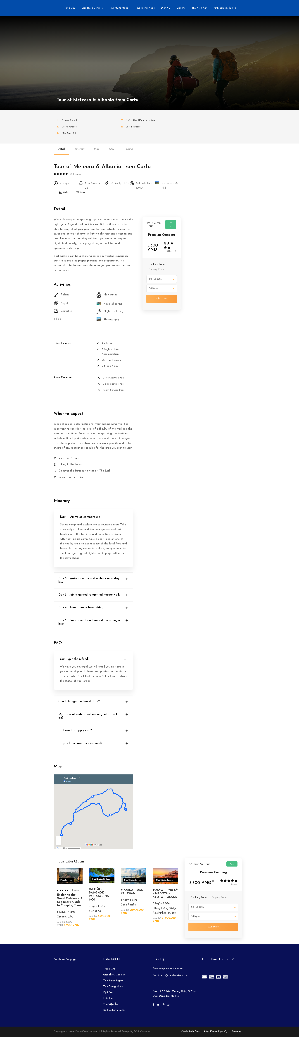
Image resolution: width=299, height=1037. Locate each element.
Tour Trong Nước (145, 8)
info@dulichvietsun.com (174, 975)
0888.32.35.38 (174, 968)
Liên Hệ (180, 8)
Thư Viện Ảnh (199, 8)
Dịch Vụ (165, 8)
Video (82, 192)
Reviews (128, 149)
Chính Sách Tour (190, 1031)
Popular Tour (66, 880)
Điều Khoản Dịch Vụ (215, 1031)
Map (97, 149)
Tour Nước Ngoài (119, 8)
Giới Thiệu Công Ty (92, 8)
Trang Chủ (69, 8)
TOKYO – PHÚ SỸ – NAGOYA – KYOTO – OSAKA (165, 894)
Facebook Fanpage (65, 959)
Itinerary (79, 149)
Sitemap (236, 1031)
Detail (61, 149)
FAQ (111, 149)
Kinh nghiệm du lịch (225, 8)
